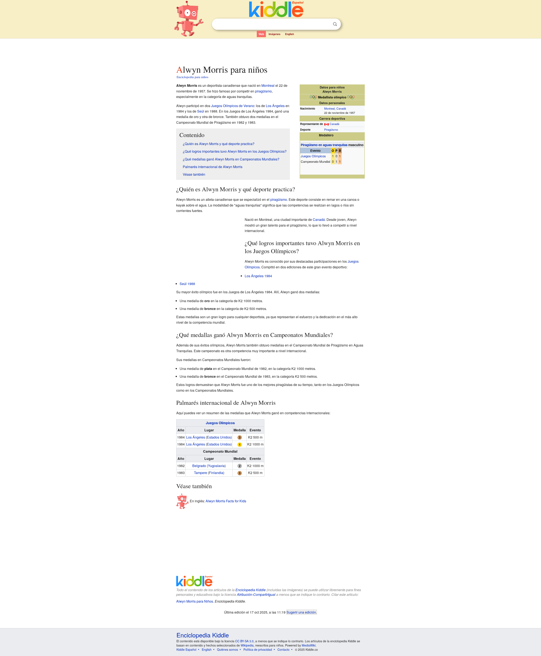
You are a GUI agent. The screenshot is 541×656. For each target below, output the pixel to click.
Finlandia (216, 472)
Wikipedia (247, 645)
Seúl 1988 (187, 283)
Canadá (341, 108)
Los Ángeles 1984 (258, 275)
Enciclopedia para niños (192, 77)
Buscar (335, 24)
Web (261, 34)
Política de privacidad (257, 649)
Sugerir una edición (301, 612)
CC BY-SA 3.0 (244, 641)
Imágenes (274, 34)
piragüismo (263, 91)
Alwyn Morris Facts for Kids (226, 500)
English (289, 34)
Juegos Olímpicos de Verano (232, 105)
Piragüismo (331, 130)
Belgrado (199, 465)
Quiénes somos (227, 649)
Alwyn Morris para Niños (194, 601)
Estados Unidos (219, 437)
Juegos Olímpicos (313, 156)
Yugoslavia (216, 465)
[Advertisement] (270, 50)
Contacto (283, 649)
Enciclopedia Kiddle (250, 589)
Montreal (329, 108)
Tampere (200, 472)
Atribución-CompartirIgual (256, 594)
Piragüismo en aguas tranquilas (324, 145)
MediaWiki (309, 645)
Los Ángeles (275, 105)
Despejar (326, 24)
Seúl (200, 111)
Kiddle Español (186, 649)
